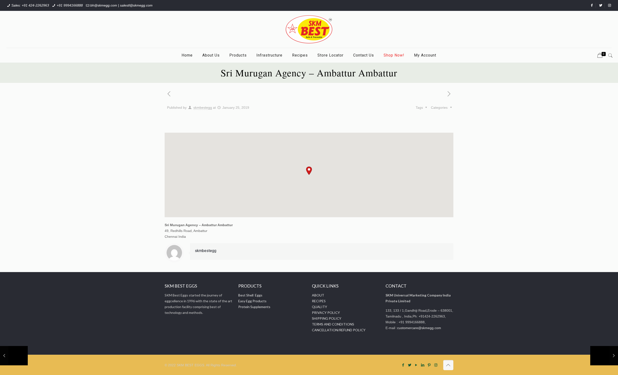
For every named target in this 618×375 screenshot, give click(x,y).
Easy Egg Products (252, 301)
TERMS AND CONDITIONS (333, 324)
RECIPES (319, 301)
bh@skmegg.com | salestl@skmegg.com (121, 5)
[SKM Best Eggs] (309, 29)
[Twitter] (409, 365)
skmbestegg (202, 107)
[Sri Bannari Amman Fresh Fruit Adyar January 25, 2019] (14, 355)
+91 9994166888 (70, 5)
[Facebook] (403, 365)
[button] (309, 170)
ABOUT (318, 295)
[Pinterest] (429, 365)
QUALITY (319, 307)
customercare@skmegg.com (419, 328)
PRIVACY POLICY (326, 312)
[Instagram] (435, 365)
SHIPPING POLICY (326, 318)
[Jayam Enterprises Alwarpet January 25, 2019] (604, 355)
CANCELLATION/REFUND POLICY (338, 330)
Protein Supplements (254, 307)
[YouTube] (416, 365)
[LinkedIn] (422, 365)
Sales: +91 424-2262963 (30, 5)
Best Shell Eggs (250, 295)
